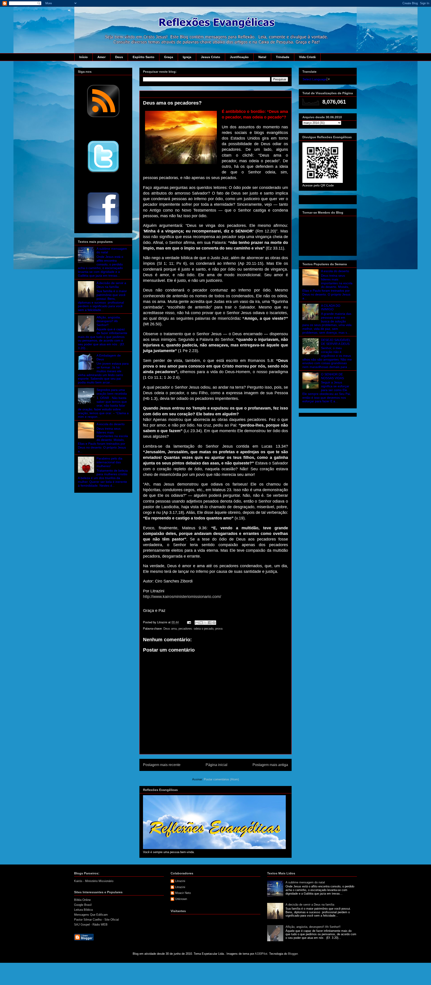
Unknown (181, 899)
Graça (168, 57)
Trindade (282, 57)
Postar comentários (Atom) (221, 779)
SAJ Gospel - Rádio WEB (91, 924)
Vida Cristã (307, 57)
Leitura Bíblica (83, 909)
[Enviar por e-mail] (197, 622)
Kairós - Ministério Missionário (93, 881)
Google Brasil (83, 904)
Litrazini (180, 881)
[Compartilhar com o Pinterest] (214, 622)
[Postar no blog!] (201, 622)
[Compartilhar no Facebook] (209, 622)
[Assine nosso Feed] (103, 116)
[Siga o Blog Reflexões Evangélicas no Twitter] (103, 172)
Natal (262, 57)
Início (83, 57)
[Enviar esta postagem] (188, 622)
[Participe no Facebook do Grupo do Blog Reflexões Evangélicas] (103, 224)
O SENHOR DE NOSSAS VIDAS (332, 376)
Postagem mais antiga (270, 765)
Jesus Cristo (210, 57)
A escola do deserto (111, 424)
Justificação (239, 57)
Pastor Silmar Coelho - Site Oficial (96, 919)
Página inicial (216, 765)
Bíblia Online (82, 900)
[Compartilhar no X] (205, 622)
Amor (101, 57)
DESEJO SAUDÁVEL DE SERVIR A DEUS (335, 342)
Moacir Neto (183, 893)
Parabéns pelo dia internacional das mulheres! (109, 462)
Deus (119, 57)
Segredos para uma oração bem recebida (112, 391)
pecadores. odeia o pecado (195, 628)
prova (218, 628)
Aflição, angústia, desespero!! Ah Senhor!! (109, 321)
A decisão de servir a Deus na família (111, 285)
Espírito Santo (143, 57)
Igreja (187, 57)
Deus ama (170, 628)
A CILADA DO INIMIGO (330, 307)
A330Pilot (261, 953)
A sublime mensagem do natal (305, 882)
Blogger (293, 953)
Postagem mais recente (161, 765)
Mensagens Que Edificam (91, 914)
